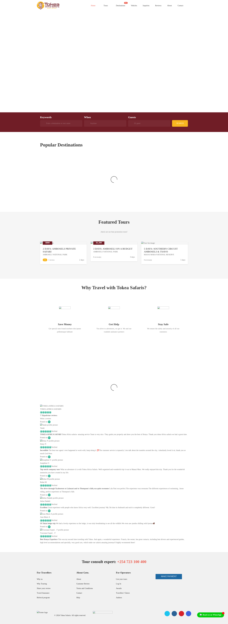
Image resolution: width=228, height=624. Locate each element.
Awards (119, 588)
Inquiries (146, 6)
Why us (39, 579)
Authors (119, 598)
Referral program (43, 598)
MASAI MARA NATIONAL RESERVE (159, 255)
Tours (105, 6)
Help (78, 598)
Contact (180, 6)
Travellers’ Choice (123, 593)
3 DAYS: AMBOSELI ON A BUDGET (112, 248)
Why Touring (42, 584)
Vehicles (134, 6)
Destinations (121, 4)
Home (93, 6)
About (169, 6)
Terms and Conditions (84, 588)
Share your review (44, 588)
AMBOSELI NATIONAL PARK (55, 255)
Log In (118, 584)
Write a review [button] (45, 419)
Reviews (158, 6)
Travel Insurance (43, 593)
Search (180, 123)
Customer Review (83, 584)
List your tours (121, 579)
